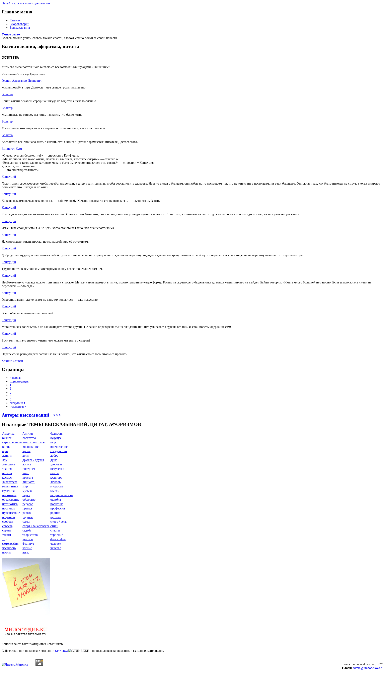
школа (6, 552)
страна (6, 530)
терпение (56, 534)
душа (53, 460)
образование (10, 499)
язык (25, 552)
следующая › (18, 403)
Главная (15, 20)
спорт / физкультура (36, 526)
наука (26, 495)
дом (4, 460)
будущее (56, 438)
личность (28, 482)
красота (27, 477)
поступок (8, 508)
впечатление (59, 446)
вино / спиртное (33, 442)
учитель (27, 539)
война (6, 446)
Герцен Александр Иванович (22, 80)
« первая (15, 377)
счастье (55, 530)
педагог (27, 504)
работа (26, 512)
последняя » (18, 406)
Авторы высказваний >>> (31, 415)
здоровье (56, 464)
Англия (27, 433)
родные (27, 517)
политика (56, 504)
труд (5, 539)
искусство (57, 468)
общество (28, 499)
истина (7, 473)
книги (54, 473)
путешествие (11, 512)
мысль (54, 490)
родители (8, 517)
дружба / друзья (33, 460)
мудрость (56, 486)
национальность (61, 495)
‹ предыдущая (19, 381)
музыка (27, 490)
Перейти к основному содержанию (26, 3)
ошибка (55, 499)
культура (56, 477)
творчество (30, 534)
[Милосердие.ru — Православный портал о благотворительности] (26, 637)
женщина (8, 464)
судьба (26, 530)
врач (5, 451)
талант (6, 534)
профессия (57, 508)
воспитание (30, 446)
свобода (7, 521)
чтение (27, 548)
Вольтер (7, 94)
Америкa (8, 433)
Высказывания (20, 27)
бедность (56, 433)
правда (27, 508)
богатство (29, 438)
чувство (55, 548)
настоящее (9, 495)
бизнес (6, 438)
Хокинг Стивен (12, 361)
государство (58, 451)
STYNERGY (61, 651)
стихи (54, 526)
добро (54, 455)
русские (55, 517)
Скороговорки (19, 24)
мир (25, 486)
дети (25, 455)
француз (28, 543)
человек (55, 543)
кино (25, 473)
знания (7, 468)
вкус (53, 442)
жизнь (26, 464)
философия (58, 539)
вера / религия (12, 442)
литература (9, 482)
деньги (7, 455)
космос (7, 477)
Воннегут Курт (12, 148)
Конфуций (9, 176)
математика (10, 486)
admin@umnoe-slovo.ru (368, 668)
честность (9, 548)
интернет (28, 468)
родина (55, 512)
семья (26, 521)
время (26, 451)
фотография (10, 543)
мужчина (8, 490)
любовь (55, 482)
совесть (7, 526)
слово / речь (58, 521)
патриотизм (10, 504)
